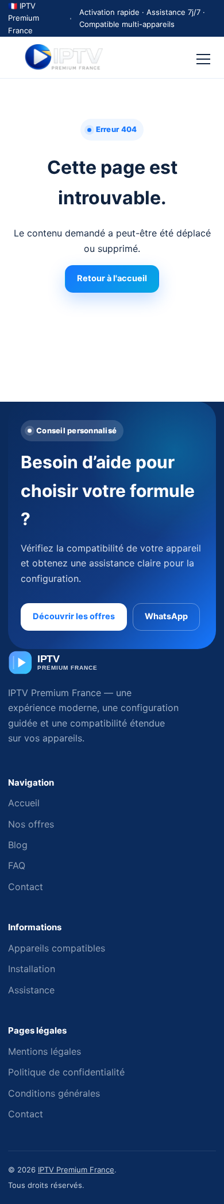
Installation (31, 968)
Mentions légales (44, 1051)
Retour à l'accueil (112, 278)
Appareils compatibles (56, 948)
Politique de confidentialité (66, 1072)
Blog (18, 844)
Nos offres (31, 824)
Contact (25, 886)
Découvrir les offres (74, 616)
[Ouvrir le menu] (203, 57)
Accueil (24, 803)
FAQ (16, 865)
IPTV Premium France (76, 1169)
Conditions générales (54, 1093)
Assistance (31, 990)
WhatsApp (166, 616)
